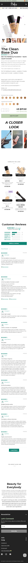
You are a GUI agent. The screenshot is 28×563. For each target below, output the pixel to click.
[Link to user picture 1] (4, 269)
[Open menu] (3, 4)
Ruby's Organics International (11, 561)
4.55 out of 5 (18, 228)
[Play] (14, 24)
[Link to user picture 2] (12, 301)
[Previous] (3, 24)
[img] (4, 253)
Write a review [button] (14, 243)
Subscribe (14, 531)
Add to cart (7, 175)
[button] (4, 54)
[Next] (24, 24)
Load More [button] (14, 450)
